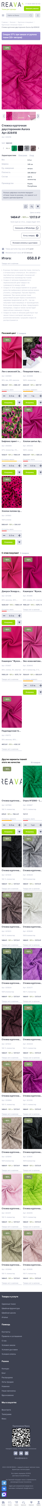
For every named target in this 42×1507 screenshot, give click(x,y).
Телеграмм (6, 1414)
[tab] (9, 155)
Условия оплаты (9, 1354)
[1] (9, 116)
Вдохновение (8, 1395)
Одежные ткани (9, 1304)
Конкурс (5, 1368)
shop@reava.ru (21, 1458)
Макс (4, 1419)
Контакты (6, 1332)
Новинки (6, 1386)
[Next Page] (38, 116)
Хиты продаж (8, 1382)
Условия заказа (8, 1345)
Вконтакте (6, 1410)
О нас (4, 1341)
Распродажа (7, 1377)
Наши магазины (9, 1391)
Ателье (5, 1317)
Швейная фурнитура (11, 1308)
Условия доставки (10, 1349)
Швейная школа (9, 1313)
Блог (4, 1373)
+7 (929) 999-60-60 (32, 4)
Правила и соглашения (12, 1336)
